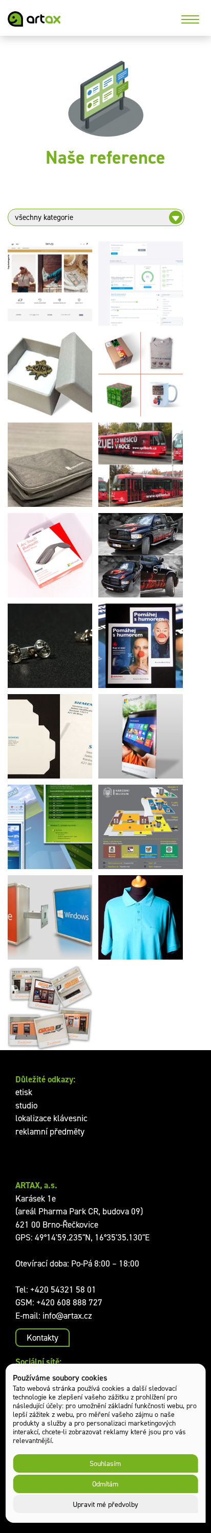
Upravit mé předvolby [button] (105, 1504)
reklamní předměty (50, 1131)
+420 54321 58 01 (63, 1289)
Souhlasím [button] (105, 1463)
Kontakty (42, 1337)
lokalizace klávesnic (51, 1118)
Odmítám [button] (105, 1483)
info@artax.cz (67, 1315)
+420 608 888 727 (69, 1302)
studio (26, 1105)
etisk (23, 1092)
